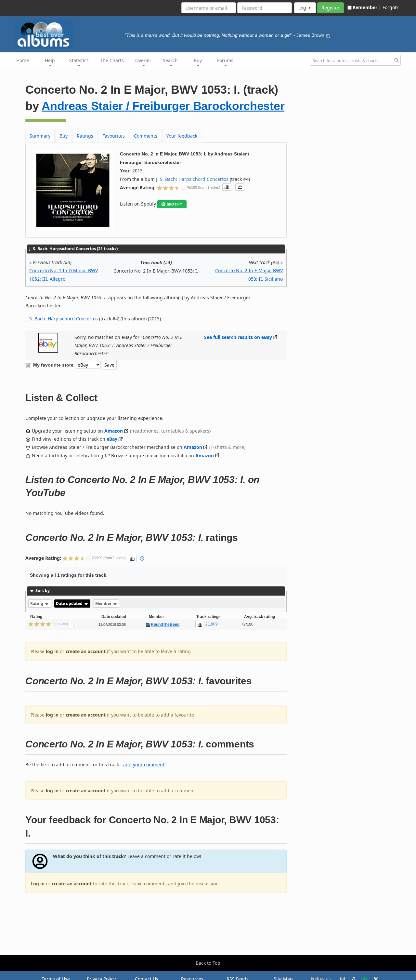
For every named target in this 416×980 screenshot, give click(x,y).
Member (103, 603)
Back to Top (208, 963)
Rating (37, 603)
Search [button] (170, 60)
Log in (38, 883)
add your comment (143, 764)
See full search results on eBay (238, 337)
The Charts (112, 60)
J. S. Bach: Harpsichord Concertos (192, 179)
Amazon (113, 431)
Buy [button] (198, 60)
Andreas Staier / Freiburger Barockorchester (163, 106)
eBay (112, 439)
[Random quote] (328, 35)
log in (52, 651)
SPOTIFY (174, 204)
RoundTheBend (165, 624)
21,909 (211, 624)
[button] (226, 187)
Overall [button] (143, 60)
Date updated (70, 603)
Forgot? (390, 7)
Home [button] (22, 60)
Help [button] (50, 60)
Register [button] (330, 8)
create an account (86, 651)
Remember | (367, 7)
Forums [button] (225, 60)
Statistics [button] (79, 60)
